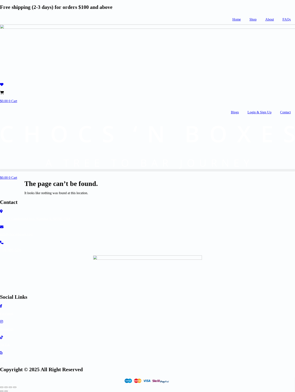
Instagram (6, 329)
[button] (147, 170)
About (269, 19)
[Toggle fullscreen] (6, 387)
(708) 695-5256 (10, 250)
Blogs (235, 112)
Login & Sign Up (259, 112)
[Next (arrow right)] (6, 391)
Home (236, 19)
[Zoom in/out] (1, 387)
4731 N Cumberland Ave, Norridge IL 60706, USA (35, 219)
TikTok (5, 345)
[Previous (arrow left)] (1, 391)
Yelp (3, 360)
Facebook (6, 313)
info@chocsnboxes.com (16, 234)
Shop (253, 19)
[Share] (10, 387)
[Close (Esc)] (14, 387)
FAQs (286, 19)
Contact (285, 112)
